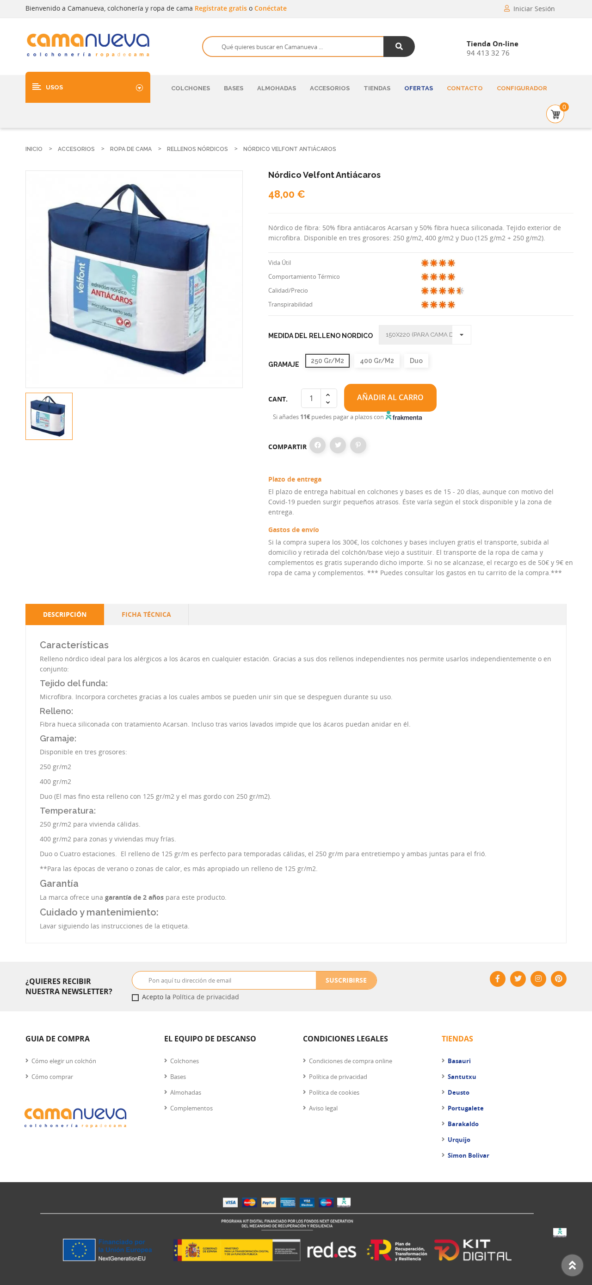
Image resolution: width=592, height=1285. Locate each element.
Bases (233, 88)
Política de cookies (334, 1092)
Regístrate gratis (222, 8)
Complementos (191, 1108)
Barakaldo (463, 1124)
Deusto (458, 1092)
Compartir (317, 445)
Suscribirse (346, 980)
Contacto (465, 88)
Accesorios (330, 88)
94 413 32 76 (488, 52)
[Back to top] (572, 1265)
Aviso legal (323, 1108)
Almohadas (276, 88)
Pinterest (358, 445)
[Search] (399, 46)
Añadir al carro (390, 397)
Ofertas (418, 88)
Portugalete (466, 1108)
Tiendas (377, 88)
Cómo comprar (52, 1076)
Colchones (190, 88)
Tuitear (338, 445)
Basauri (459, 1061)
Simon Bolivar (468, 1155)
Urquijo (459, 1139)
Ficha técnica (146, 614)
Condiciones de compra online (350, 1061)
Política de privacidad (206, 996)
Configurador (522, 88)
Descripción (64, 614)
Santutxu (462, 1076)
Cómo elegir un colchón (63, 1061)
